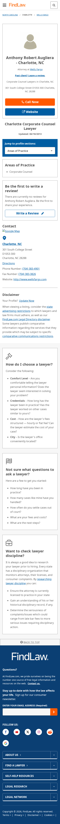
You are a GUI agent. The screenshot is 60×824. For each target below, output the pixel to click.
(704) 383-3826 (27, 274)
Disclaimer (34, 815)
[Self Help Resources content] (53, 775)
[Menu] (4, 5)
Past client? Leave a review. (30, 75)
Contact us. (34, 683)
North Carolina (10, 15)
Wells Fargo (42, 15)
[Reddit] (50, 732)
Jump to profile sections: (20, 143)
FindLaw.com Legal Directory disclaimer (26, 319)
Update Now (26, 301)
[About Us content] (53, 754)
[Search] (54, 5)
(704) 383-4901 (31, 268)
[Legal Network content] (53, 797)
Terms (6, 815)
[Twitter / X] (28, 732)
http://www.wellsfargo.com (30, 279)
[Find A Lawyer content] (53, 765)
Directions (8, 263)
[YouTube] (17, 732)
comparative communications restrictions (27, 336)
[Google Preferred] (6, 743)
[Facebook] (6, 732)
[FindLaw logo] (18, 5)
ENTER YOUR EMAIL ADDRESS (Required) (25, 705)
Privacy (19, 815)
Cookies (48, 815)
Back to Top (32, 642)
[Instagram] (39, 732)
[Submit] (53, 712)
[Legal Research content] (53, 786)
